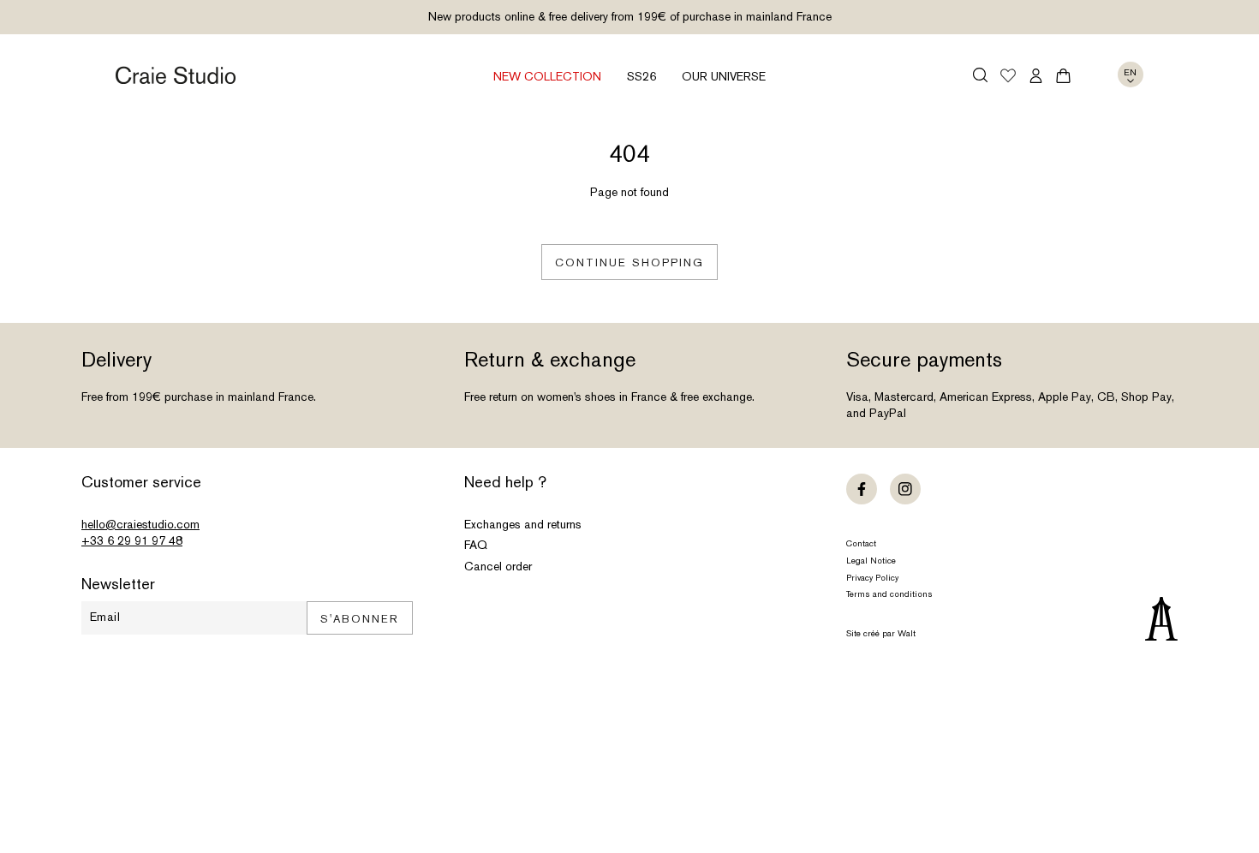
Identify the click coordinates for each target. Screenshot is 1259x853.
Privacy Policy (872, 577)
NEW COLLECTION (547, 76)
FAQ (475, 545)
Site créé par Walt (881, 633)
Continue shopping (629, 262)
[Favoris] (1008, 77)
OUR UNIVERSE (724, 76)
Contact (861, 543)
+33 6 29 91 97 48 (131, 540)
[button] (980, 75)
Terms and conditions (889, 594)
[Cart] (1063, 76)
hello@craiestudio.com (140, 524)
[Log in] (1036, 76)
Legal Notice (871, 560)
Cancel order (498, 566)
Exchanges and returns (523, 524)
